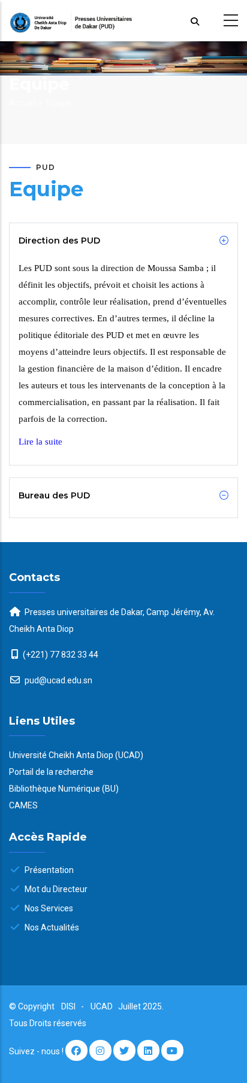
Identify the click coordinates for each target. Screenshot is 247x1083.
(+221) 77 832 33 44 (60, 654)
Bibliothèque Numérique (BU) (64, 788)
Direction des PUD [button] (59, 240)
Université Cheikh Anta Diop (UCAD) (76, 755)
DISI (68, 1006)
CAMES (23, 805)
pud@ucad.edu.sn (57, 680)
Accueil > (26, 103)
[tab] (123, 240)
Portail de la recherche (51, 772)
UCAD (103, 1006)
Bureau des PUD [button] (54, 495)
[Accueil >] (123, 21)
